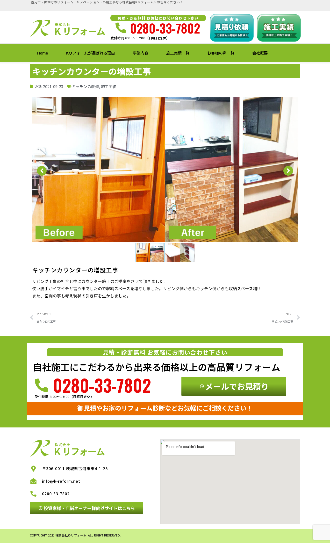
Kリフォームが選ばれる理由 (90, 53)
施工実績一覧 (177, 53)
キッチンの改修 (85, 86)
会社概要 (260, 53)
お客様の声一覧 (220, 53)
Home (42, 53)
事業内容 (140, 53)
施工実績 (108, 86)
